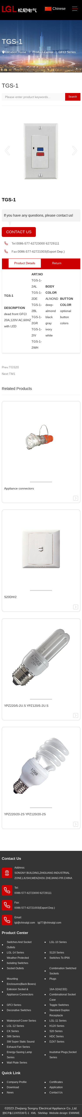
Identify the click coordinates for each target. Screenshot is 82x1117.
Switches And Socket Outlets (19, 945)
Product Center (42, 52)
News (10, 1092)
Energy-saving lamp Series (19, 1055)
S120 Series (56, 952)
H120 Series (56, 1025)
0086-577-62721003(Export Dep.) (41, 251)
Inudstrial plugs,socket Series (63, 1055)
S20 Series (56, 1031)
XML (33, 1113)
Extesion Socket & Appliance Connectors (20, 992)
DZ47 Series (56, 1041)
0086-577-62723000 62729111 (37, 243)
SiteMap (43, 1113)
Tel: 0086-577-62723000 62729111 (33, 890)
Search (72, 96)
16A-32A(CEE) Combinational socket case (62, 994)
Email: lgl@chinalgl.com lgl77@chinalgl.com (37, 920)
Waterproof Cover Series (21, 1020)
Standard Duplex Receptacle (59, 1013)
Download (13, 1087)
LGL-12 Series (15, 1025)
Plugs (52, 978)
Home (22, 52)
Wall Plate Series (17, 1062)
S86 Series (13, 1036)
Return (56, 263)
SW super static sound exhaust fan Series (21, 1044)
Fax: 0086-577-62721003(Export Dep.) (34, 905)
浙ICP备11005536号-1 (15, 1113)
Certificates (56, 1082)
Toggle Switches (59, 1005)
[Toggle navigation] (75, 9)
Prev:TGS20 (10, 367)
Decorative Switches (19, 1010)
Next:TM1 (8, 374)
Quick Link (11, 1073)
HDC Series (56, 1036)
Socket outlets (15, 968)
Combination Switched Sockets (62, 971)
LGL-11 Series (57, 1020)
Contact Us (18, 232)
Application (56, 1087)
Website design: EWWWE (64, 1113)
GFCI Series (67, 52)
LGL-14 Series (15, 952)
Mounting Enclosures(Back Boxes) (21, 981)
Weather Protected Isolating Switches (18, 960)
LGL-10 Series (58, 942)
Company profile (17, 1082)
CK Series (13, 1031)
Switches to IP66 (59, 957)
